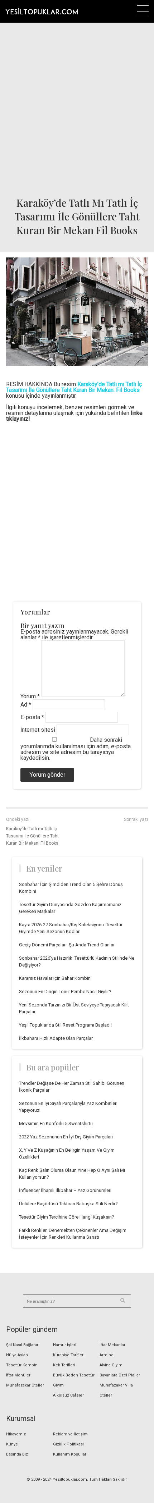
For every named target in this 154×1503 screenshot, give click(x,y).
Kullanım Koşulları (70, 1454)
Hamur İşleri (64, 1345)
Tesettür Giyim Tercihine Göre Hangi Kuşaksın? (66, 1217)
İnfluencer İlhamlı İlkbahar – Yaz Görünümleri (65, 1190)
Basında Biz (17, 1454)
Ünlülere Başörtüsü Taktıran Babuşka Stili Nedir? (68, 1203)
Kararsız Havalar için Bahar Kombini (55, 978)
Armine (107, 1355)
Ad (25, 704)
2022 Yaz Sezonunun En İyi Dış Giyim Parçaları (66, 1136)
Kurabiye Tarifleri (69, 1355)
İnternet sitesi (37, 729)
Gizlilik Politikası (68, 1444)
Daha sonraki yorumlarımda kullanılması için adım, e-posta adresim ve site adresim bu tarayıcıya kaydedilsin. (75, 748)
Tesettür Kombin (22, 1365)
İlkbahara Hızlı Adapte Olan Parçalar (56, 1038)
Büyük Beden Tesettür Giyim (74, 1380)
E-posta (32, 717)
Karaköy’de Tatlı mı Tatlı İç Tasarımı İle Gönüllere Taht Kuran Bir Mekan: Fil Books (32, 836)
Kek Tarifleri (64, 1365)
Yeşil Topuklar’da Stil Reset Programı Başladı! (65, 1025)
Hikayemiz (16, 1434)
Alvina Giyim (111, 1365)
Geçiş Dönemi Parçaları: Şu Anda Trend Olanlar (67, 944)
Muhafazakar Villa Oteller (116, 1390)
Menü (143, 11)
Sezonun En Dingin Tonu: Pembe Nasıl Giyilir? (65, 991)
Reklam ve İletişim (70, 1434)
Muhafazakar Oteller (25, 1385)
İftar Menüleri (19, 1375)
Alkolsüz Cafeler (68, 1395)
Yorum (30, 696)
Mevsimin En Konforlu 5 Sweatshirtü (56, 1123)
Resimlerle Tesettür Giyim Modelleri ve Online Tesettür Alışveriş (41, 11)
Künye (12, 1444)
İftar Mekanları (113, 1345)
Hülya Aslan (17, 1355)
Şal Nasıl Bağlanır (22, 1345)
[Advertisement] (77, 108)
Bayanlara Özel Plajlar (120, 1375)
